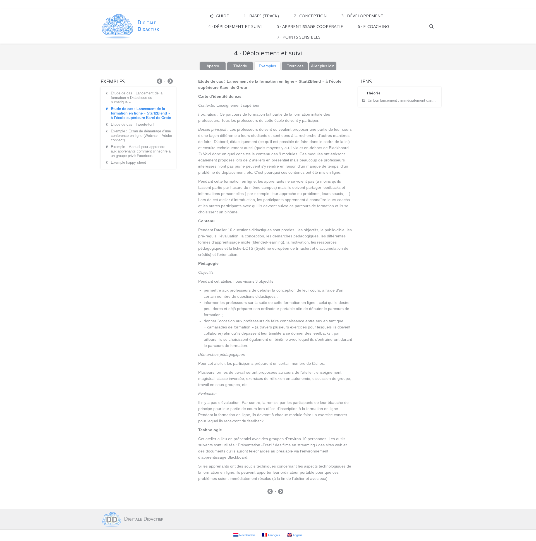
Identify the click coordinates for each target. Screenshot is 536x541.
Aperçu (213, 66)
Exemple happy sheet (128, 162)
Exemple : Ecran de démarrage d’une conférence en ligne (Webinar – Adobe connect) (141, 135)
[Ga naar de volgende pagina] (280, 492)
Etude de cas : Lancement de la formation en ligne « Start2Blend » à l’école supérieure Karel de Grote (141, 113)
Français (273, 535)
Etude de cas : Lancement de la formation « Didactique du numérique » (136, 97)
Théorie (240, 66)
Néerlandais (246, 535)
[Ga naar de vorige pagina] (270, 492)
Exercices (294, 66)
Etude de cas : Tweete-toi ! (132, 124)
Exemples (267, 66)
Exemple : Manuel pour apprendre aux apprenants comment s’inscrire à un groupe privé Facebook (141, 151)
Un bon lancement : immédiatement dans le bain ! (403, 100)
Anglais (297, 535)
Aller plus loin (322, 66)
